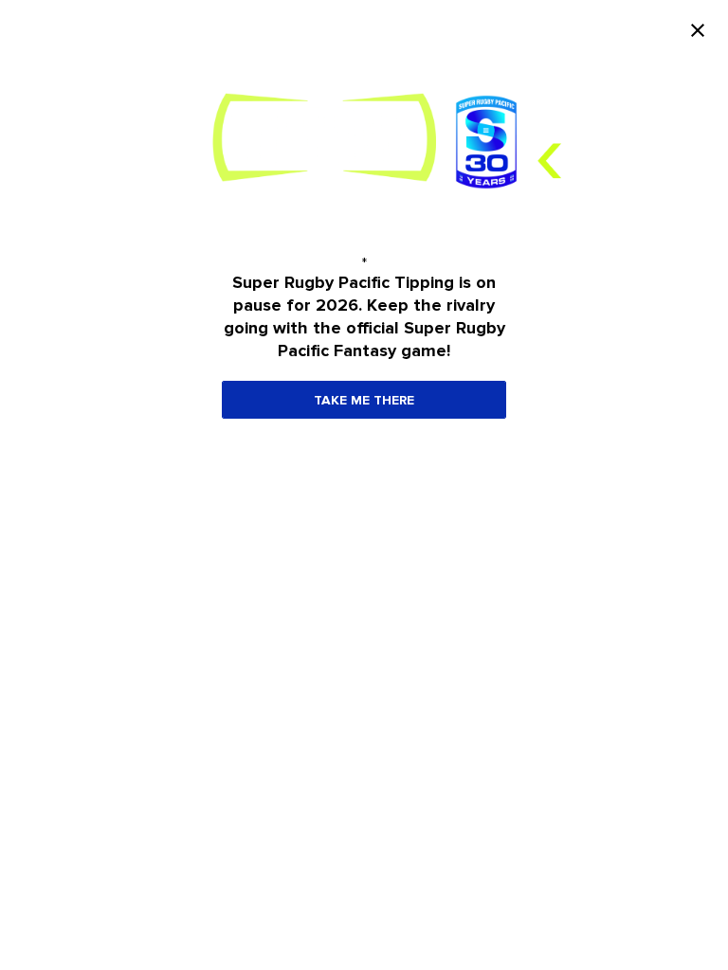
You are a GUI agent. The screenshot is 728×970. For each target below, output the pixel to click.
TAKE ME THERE (364, 400)
